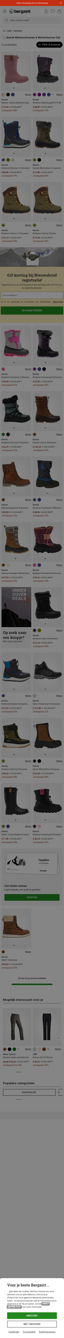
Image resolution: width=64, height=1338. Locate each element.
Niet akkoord (32, 1324)
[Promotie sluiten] (61, 3)
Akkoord (32, 1315)
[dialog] (32, 1308)
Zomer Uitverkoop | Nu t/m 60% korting (32, 3)
